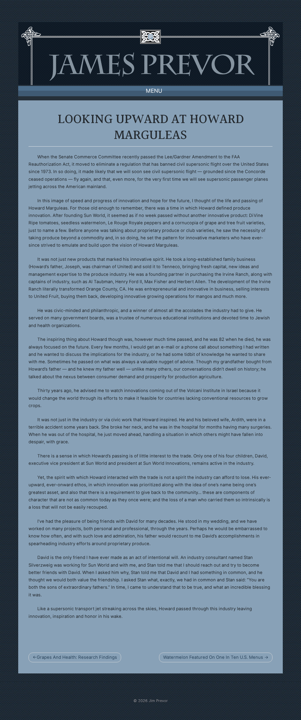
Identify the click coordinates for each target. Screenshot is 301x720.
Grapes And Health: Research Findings (77, 657)
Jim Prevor (158, 701)
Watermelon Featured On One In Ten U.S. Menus (213, 657)
